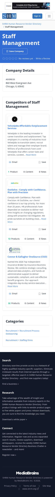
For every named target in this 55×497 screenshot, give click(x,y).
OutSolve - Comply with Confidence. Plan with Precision (27, 191)
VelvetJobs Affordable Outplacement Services (27, 127)
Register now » (9, 455)
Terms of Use (29, 485)
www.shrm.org (29, 488)
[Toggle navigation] (49, 16)
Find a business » (10, 384)
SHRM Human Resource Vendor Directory (21, 23)
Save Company (16, 51)
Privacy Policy (10, 485)
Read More (31, 154)
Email (14, 162)
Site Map (47, 485)
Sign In (37, 16)
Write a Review (43, 58)
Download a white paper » (14, 419)
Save (44, 162)
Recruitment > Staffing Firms (19, 340)
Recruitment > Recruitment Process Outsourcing (22, 332)
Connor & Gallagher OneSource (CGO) (27, 256)
